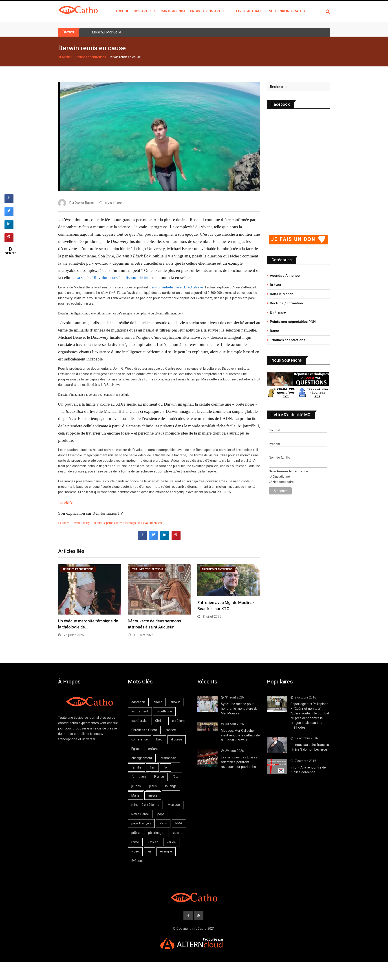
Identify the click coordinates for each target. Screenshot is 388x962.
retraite (177, 833)
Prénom (274, 444)
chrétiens (178, 721)
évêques (137, 861)
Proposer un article (208, 11)
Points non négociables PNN (293, 322)
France (159, 776)
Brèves (275, 285)
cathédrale (139, 721)
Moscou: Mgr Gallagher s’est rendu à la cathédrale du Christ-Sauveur (145, 32)
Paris (163, 823)
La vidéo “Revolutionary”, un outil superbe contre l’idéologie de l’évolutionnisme (110, 523)
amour (175, 702)
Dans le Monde (282, 294)
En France (278, 312)
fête (175, 776)
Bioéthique (164, 711)
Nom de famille (279, 457)
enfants (153, 749)
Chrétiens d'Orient (144, 730)
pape (161, 814)
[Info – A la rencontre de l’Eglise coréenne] (277, 766)
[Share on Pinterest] (176, 538)
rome (135, 842)
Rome (274, 331)
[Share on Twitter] (153, 538)
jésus (153, 786)
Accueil (122, 11)
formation (138, 776)
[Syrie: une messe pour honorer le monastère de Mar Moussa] (207, 704)
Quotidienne (281, 476)
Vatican (153, 842)
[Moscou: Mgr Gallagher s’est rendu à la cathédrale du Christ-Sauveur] (207, 727)
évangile (166, 851)
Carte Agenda (173, 11)
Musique (174, 804)
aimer (158, 702)
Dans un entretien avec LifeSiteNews (177, 287)
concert (170, 730)
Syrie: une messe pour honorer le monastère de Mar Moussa (239, 708)
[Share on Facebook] (142, 538)
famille (136, 767)
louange (171, 786)
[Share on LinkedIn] (8, 228)
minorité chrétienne (145, 804)
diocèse (176, 739)
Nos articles (144, 11)
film (152, 767)
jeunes (136, 786)
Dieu (159, 739)
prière (135, 833)
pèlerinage (155, 833)
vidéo (135, 851)
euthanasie (168, 758)
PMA (178, 823)
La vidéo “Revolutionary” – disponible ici (111, 277)
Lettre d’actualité (248, 11)
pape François (141, 823)
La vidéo (65, 502)
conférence (139, 739)
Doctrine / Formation (286, 303)
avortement (139, 711)
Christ (159, 721)
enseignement (141, 758)
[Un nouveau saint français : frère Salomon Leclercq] (277, 745)
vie (150, 851)
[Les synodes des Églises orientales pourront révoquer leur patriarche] (207, 758)
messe (153, 795)
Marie (135, 795)
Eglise (135, 749)
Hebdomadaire (283, 481)
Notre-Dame (140, 814)
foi (166, 767)
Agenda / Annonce (285, 276)
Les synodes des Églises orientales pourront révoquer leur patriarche (239, 762)
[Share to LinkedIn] (164, 538)
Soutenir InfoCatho (287, 11)
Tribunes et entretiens (90, 57)
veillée (171, 842)
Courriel (274, 430)
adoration (138, 702)
